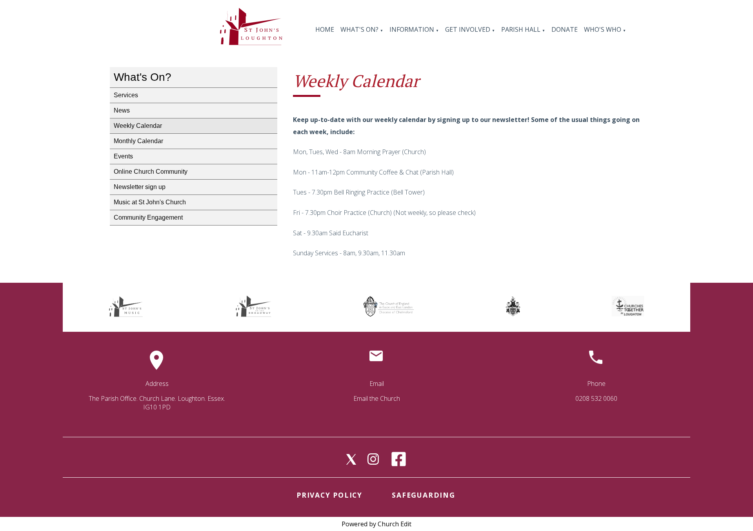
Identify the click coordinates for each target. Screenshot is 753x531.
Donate (564, 29)
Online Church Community (150, 171)
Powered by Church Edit (376, 524)
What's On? (359, 29)
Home (324, 29)
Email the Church (376, 398)
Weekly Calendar (138, 125)
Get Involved (467, 29)
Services (126, 95)
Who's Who (602, 29)
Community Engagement (148, 217)
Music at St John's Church (150, 202)
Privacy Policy (329, 495)
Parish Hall (521, 29)
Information (412, 29)
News (122, 110)
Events (123, 156)
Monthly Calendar (138, 141)
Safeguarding (423, 495)
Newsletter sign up (140, 187)
